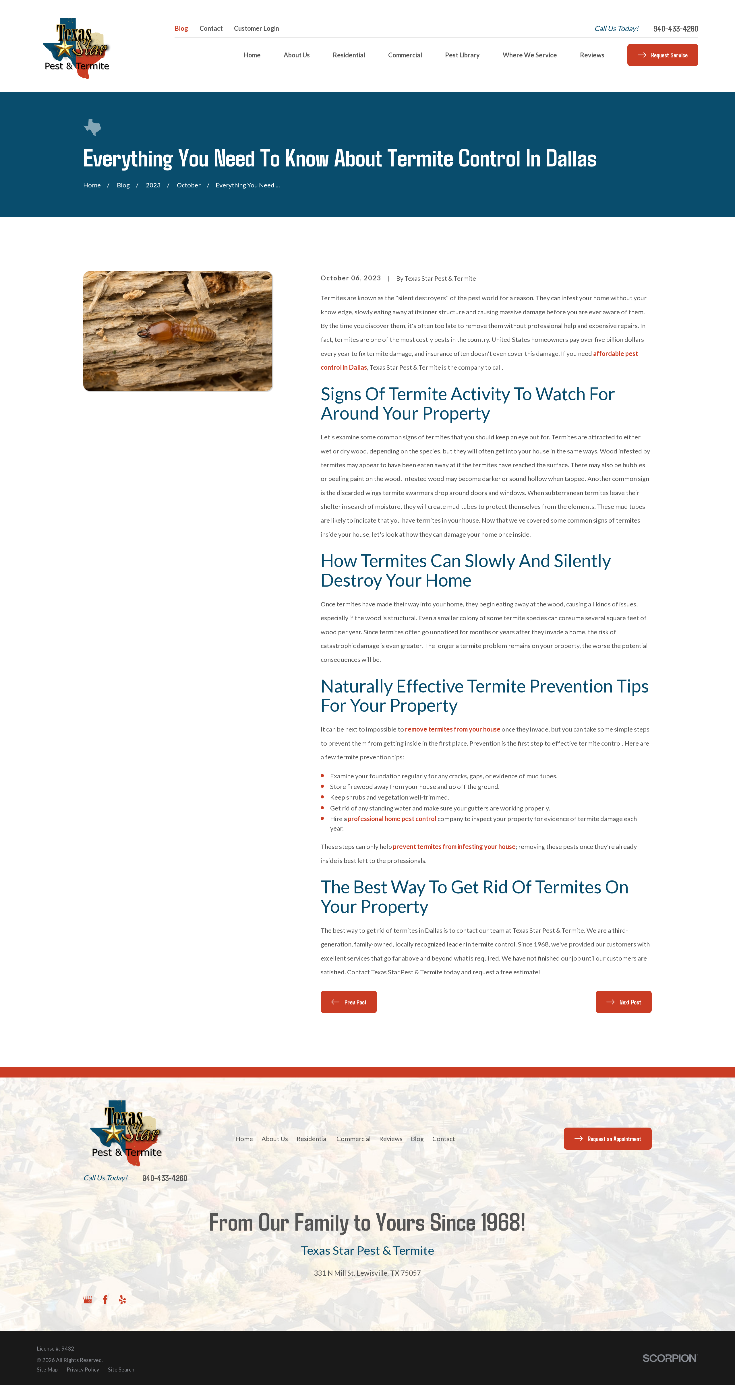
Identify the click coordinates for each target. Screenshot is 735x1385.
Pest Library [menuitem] (462, 55)
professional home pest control (392, 819)
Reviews (391, 1138)
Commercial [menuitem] (405, 55)
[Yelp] (122, 1299)
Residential (312, 1138)
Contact (211, 28)
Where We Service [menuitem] (530, 55)
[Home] (81, 46)
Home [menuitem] (252, 55)
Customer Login (256, 28)
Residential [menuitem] (349, 55)
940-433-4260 (675, 28)
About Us (275, 1138)
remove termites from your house (452, 729)
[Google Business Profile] (87, 1299)
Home (244, 1138)
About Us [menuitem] (297, 55)
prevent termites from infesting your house (454, 846)
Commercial (353, 1138)
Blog (181, 28)
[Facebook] (105, 1299)
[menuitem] (47, 1370)
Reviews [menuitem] (592, 55)
